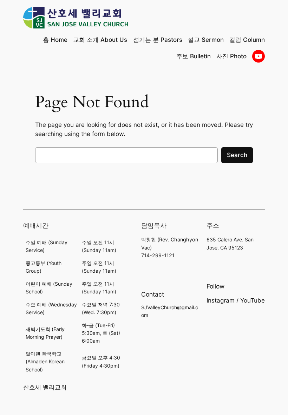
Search (237, 154)
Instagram (221, 300)
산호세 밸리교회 (45, 387)
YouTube (252, 300)
